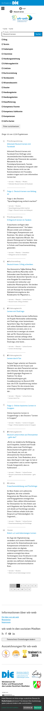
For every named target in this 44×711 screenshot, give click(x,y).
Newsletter (6, 620)
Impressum (6, 622)
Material (18, 182)
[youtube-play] (9, 633)
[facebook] (6, 633)
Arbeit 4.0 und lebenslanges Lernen (21, 533)
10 (22, 589)
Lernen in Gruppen (28, 423)
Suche (7, 32)
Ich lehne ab (28, 708)
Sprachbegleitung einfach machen (19, 208)
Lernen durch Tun (14, 358)
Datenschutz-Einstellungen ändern (21, 639)
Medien (25, 182)
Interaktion (26, 252)
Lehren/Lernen (27, 299)
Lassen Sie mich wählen (10, 708)
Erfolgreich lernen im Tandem (19, 220)
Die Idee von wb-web (10, 617)
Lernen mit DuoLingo (15, 311)
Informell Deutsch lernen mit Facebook (21, 184)
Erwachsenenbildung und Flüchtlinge (22, 486)
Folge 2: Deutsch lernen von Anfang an (20, 210)
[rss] (3, 633)
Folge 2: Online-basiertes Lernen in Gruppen (22, 425)
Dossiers (18, 206)
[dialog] (22, 703)
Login (24, 8)
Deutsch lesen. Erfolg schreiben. (20, 264)
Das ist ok (37, 708)
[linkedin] (14, 633)
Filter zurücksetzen (11, 126)
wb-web (11, 182)
